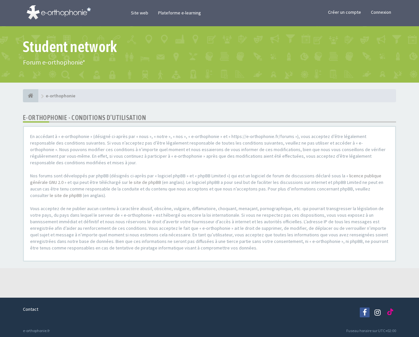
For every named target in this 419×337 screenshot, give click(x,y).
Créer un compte (344, 12)
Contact (30, 309)
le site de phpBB (145, 182)
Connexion (381, 12)
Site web (139, 13)
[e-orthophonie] (30, 95)
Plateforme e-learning (179, 13)
